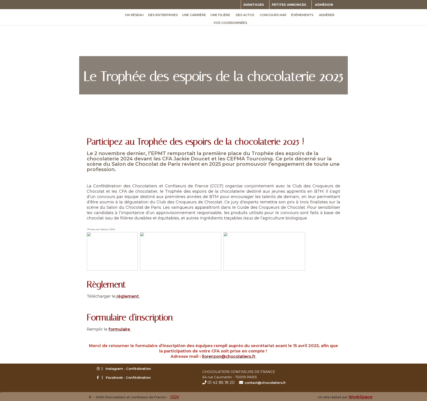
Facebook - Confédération (128, 377)
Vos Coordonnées (230, 23)
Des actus (245, 15)
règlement (127, 296)
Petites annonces (289, 5)
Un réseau (134, 15)
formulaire (120, 329)
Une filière (220, 15)
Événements (302, 15)
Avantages (253, 5)
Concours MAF (273, 15)
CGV (174, 397)
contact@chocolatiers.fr (265, 383)
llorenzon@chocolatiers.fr (229, 356)
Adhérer (326, 15)
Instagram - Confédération (128, 368)
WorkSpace (360, 397)
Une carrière (194, 15)
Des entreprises (163, 15)
